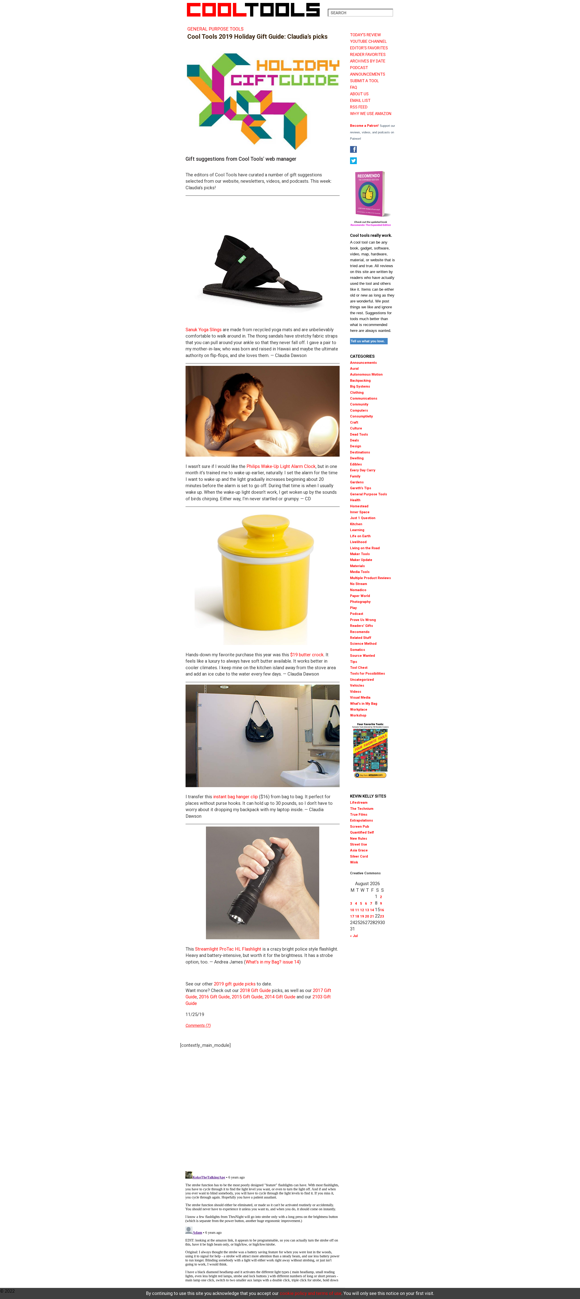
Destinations (360, 452)
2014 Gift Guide (280, 996)
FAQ (353, 87)
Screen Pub (359, 826)
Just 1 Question (362, 518)
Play (353, 608)
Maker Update (361, 560)
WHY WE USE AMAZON (371, 113)
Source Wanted (362, 656)
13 (367, 910)
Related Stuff (360, 638)
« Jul (354, 936)
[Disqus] (263, 1108)
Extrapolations (361, 820)
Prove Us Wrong (363, 620)
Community (359, 404)
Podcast (356, 614)
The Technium (361, 809)
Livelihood (358, 542)
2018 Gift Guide (255, 990)
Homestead (359, 506)
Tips (353, 662)
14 (372, 910)
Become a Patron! (364, 126)
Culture (356, 428)
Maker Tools (360, 554)
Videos (355, 692)
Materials (357, 566)
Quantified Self (362, 832)
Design (355, 446)
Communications (363, 398)
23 (382, 916)
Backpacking (360, 381)
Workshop (358, 715)
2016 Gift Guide (214, 996)
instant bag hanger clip (235, 796)
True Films (358, 814)
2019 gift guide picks (235, 984)
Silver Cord (359, 856)
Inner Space (360, 512)
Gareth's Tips (360, 488)
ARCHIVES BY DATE (367, 61)
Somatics (357, 650)
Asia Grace (359, 850)
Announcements (363, 363)
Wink (354, 862)
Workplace (358, 709)
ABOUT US (359, 94)
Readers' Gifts (361, 626)
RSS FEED (358, 107)
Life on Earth (360, 536)
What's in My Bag (363, 704)
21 (372, 916)
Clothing (357, 393)
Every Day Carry (362, 470)
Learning (357, 530)
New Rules (358, 838)
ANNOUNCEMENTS (367, 74)
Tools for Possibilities (367, 673)
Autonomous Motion (366, 374)
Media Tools (360, 572)
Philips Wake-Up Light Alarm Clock (281, 466)
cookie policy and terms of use (310, 1293)
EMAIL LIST (360, 100)
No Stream (358, 584)
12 (362, 910)
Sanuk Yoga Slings (204, 329)
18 (357, 916)
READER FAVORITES (368, 54)
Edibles (356, 464)
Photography (360, 602)
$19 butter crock (307, 654)
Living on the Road (365, 548)
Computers (359, 410)
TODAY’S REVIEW (365, 35)
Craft (354, 422)
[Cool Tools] (255, 10)
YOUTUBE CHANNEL (368, 41)
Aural (354, 369)
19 (362, 916)
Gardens (357, 482)
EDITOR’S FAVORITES (369, 48)
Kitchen (356, 524)
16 (382, 910)
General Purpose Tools (215, 29)
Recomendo (360, 632)
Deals (354, 440)
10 (352, 910)
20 (367, 916)
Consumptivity (361, 416)
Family (355, 476)
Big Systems (360, 386)
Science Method (363, 644)
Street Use (358, 844)
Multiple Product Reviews (370, 578)
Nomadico (358, 590)
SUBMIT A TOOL (364, 81)
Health (355, 500)
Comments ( (196, 1025)
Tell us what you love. (368, 341)
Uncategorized (362, 680)
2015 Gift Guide (247, 996)
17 (352, 916)
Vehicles (357, 685)
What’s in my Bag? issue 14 (272, 962)
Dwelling (357, 458)
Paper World (360, 596)
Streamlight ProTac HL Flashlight (228, 949)
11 (357, 910)
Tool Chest (358, 668)
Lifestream (358, 802)
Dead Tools (359, 434)
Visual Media (360, 697)
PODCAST (359, 67)
